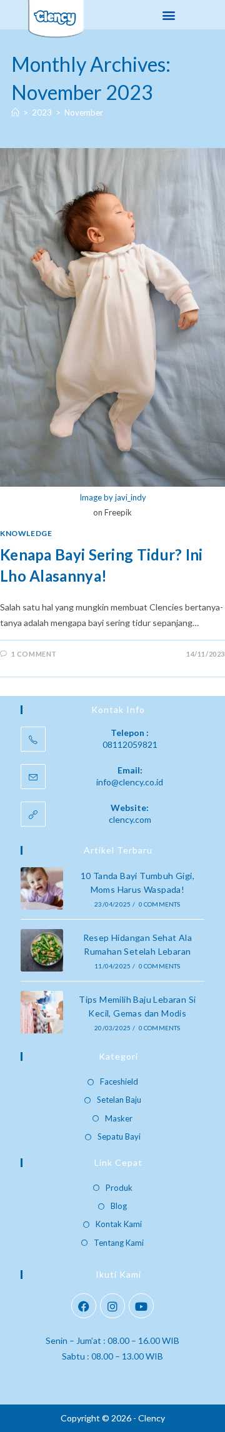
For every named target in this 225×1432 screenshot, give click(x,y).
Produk (119, 1188)
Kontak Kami (119, 1224)
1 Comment (34, 654)
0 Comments (160, 904)
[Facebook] (83, 1305)
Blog (119, 1206)
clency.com (130, 819)
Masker (118, 1118)
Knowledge (26, 533)
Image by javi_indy (112, 497)
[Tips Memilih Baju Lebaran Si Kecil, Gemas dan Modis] (42, 1012)
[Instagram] (112, 1305)
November (83, 112)
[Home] (15, 112)
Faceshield (119, 1081)
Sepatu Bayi (119, 1136)
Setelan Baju (119, 1100)
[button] (169, 14)
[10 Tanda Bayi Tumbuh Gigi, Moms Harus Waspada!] (42, 888)
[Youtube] (141, 1305)
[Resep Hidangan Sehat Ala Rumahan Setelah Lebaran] (42, 950)
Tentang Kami (119, 1243)
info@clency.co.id (129, 782)
